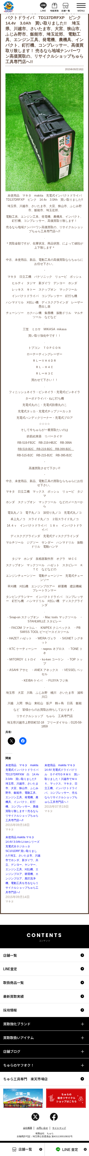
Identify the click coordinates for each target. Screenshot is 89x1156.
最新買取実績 (13, 996)
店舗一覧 (10, 955)
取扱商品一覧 (13, 982)
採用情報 (10, 1010)
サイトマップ (59, 1128)
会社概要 (27, 1128)
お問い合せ (42, 1128)
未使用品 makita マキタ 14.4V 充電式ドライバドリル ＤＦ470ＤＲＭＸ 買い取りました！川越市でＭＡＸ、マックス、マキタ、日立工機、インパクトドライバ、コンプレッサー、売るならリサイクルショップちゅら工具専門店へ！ (61, 784)
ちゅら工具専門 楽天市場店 (25, 1078)
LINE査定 (10, 968)
